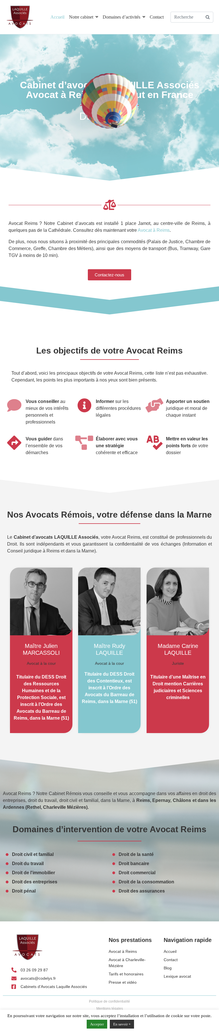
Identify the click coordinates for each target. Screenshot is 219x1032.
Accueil (57, 17)
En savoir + (122, 1024)
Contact (157, 17)
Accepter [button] (97, 1024)
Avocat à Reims (154, 230)
